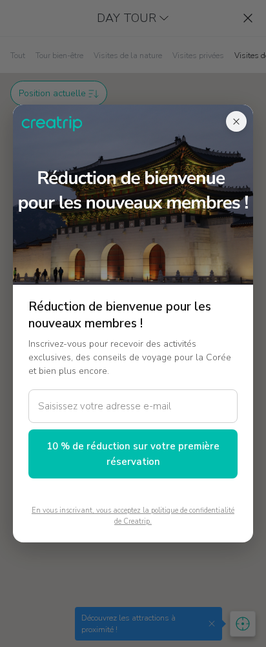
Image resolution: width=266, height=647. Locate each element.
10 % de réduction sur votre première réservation (133, 454)
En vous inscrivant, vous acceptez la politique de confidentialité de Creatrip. (133, 516)
